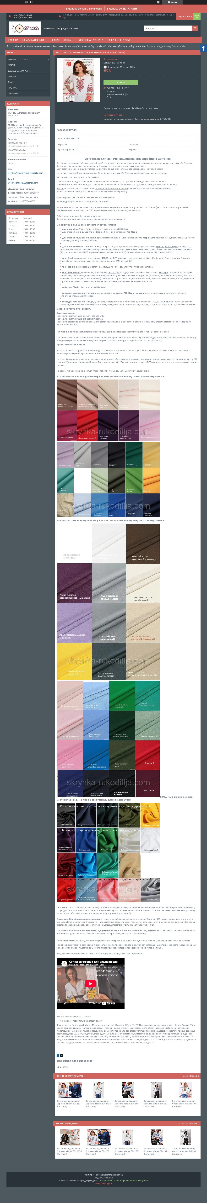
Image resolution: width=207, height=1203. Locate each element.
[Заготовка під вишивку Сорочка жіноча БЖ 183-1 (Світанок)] (185, 1090)
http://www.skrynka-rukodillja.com (27, 173)
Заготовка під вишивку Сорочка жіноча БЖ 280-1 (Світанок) (156, 1104)
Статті (11, 82)
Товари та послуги (33, 40)
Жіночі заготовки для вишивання (32, 46)
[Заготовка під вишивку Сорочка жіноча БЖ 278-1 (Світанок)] (99, 1090)
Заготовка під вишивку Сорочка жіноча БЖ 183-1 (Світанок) (184, 1104)
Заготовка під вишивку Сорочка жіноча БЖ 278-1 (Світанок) (98, 1104)
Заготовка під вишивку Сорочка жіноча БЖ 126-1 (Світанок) (69, 1151)
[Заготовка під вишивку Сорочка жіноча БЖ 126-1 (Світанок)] (70, 1137)
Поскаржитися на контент (111, 1181)
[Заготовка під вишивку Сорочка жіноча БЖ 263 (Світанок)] (70, 1090)
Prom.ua (119, 1175)
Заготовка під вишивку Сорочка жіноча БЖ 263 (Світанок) (68, 1104)
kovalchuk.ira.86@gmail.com (24, 183)
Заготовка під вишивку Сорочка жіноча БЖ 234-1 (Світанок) (127, 1104)
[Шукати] (195, 28)
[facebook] (58, 1056)
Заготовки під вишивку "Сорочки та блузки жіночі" (79, 46)
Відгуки (12, 65)
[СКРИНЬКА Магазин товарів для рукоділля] (25, 28)
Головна (13, 40)
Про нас (55, 40)
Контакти (69, 40)
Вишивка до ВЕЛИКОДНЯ (122, 8)
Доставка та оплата (91, 40)
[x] (61, 1056)
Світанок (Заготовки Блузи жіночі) (126, 46)
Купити (121, 82)
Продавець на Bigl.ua (103, 1178)
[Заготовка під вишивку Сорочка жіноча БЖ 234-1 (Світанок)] (127, 1090)
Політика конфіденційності (136, 1181)
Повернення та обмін (119, 40)
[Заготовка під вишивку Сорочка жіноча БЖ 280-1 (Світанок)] (156, 1090)
